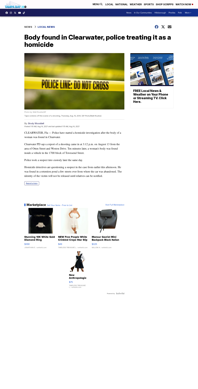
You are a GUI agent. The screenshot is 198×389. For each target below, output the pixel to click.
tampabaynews (7, 13)
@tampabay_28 (24, 13)
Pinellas (172, 12)
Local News (46, 26)
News (128, 12)
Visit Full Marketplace (114, 205)
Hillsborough (160, 12)
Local (109, 4)
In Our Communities (143, 12)
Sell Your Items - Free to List (59, 205)
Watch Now (184, 4)
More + (188, 12)
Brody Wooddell (36, 123)
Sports (149, 4)
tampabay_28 (11, 13)
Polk (180, 12)
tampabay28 (16, 13)
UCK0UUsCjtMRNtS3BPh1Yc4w (20, 13)
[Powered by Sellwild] (120, 293)
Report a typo (32, 183)
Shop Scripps (165, 4)
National (121, 4)
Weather (136, 4)
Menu (96, 4)
